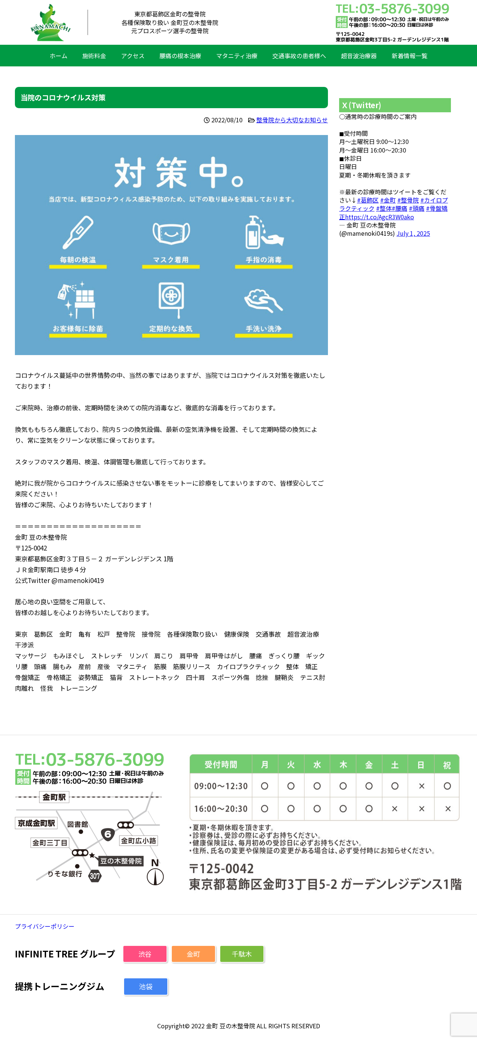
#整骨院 (408, 199)
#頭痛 (416, 208)
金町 (193, 954)
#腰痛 (399, 208)
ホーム (58, 55)
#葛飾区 (368, 199)
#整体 (384, 208)
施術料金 (94, 55)
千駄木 (242, 954)
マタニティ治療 (237, 55)
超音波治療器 (359, 55)
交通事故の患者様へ (299, 55)
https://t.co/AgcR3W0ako (379, 216)
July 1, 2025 (413, 233)
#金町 (388, 199)
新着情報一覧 (409, 55)
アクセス (133, 55)
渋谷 (145, 954)
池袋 (145, 986)
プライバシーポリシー (45, 926)
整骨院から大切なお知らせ (292, 119)
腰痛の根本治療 (180, 55)
